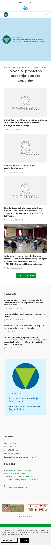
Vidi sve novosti (26, 275)
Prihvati (24, 540)
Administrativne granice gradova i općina (22, 479)
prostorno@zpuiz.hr (18, 453)
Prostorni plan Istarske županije (18, 470)
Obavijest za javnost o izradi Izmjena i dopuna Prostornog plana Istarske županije (24, 327)
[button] (19, 516)
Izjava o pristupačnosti (16, 487)
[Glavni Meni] (46, 15)
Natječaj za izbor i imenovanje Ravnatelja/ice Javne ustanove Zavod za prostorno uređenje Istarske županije (25, 123)
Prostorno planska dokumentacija (19, 476)
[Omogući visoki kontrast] (25, 8)
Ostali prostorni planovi (15, 473)
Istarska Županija (25, 3)
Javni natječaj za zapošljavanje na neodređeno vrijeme (20, 166)
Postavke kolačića (9, 540)
